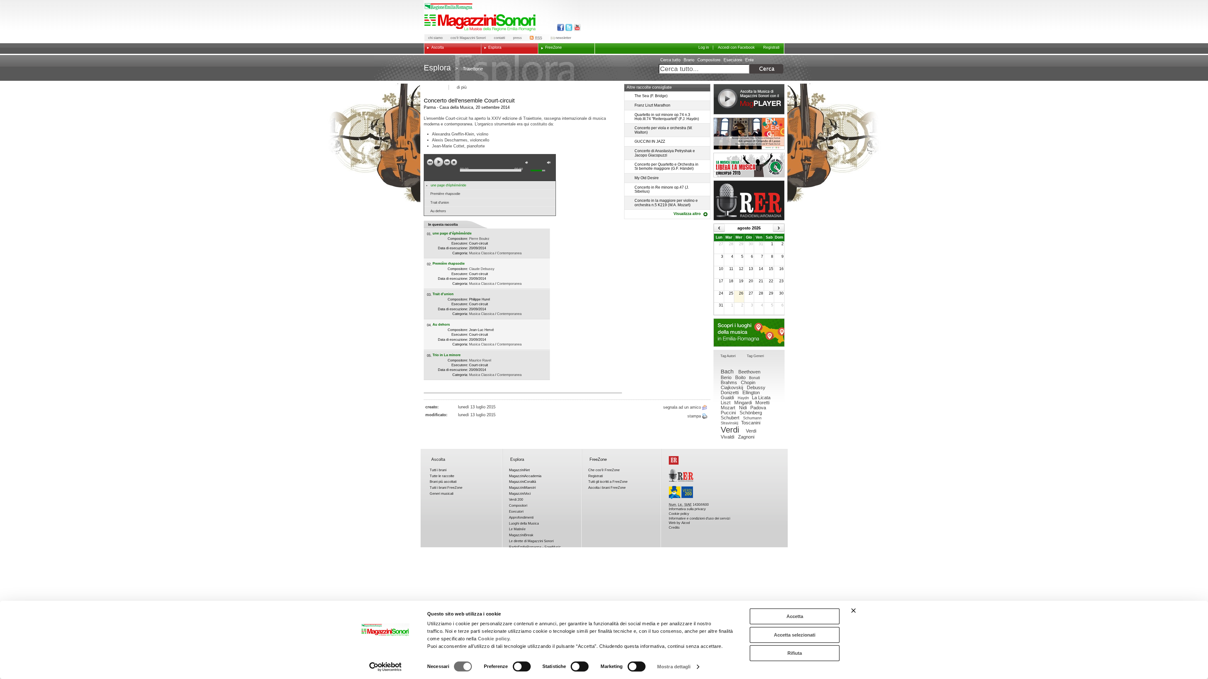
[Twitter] (568, 27)
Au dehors (438, 211)
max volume (550, 163)
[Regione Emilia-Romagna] (674, 460)
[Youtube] (575, 27)
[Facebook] (560, 27)
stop (454, 162)
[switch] (522, 666)
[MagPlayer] (749, 99)
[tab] (728, 356)
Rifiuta (794, 653)
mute (528, 163)
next (447, 162)
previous (430, 162)
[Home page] (481, 22)
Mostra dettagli (674, 666)
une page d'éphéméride (448, 185)
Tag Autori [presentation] (727, 356)
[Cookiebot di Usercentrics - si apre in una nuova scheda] (385, 666)
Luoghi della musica (749, 332)
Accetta (794, 616)
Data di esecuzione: (453, 248)
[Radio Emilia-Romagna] (749, 200)
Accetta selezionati (794, 635)
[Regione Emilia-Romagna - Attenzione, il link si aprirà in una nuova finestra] (449, 6)
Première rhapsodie (445, 194)
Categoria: (460, 253)
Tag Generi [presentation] (755, 356)
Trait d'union (439, 202)
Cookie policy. (494, 638)
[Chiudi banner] (853, 610)
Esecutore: (459, 243)
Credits (674, 527)
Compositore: (458, 238)
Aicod (685, 523)
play (438, 162)
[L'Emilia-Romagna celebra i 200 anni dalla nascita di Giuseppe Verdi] (681, 492)
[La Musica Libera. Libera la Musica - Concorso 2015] (749, 165)
